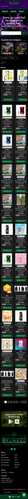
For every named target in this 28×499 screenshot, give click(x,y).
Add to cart (9, 99)
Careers (16, 467)
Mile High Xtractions (21, 268)
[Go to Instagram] (14, 449)
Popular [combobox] (12, 58)
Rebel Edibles (20, 238)
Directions (17, 465)
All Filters (5, 58)
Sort (11, 56)
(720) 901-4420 (5, 478)
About (16, 455)
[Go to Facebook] (11, 449)
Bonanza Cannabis (21, 295)
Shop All (7, 53)
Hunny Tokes (21, 149)
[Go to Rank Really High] (14, 497)
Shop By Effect (5, 462)
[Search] (24, 6)
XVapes (7, 119)
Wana (20, 351)
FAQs (15, 460)
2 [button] (8, 402)
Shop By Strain (5, 465)
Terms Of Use (21, 492)
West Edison (21, 206)
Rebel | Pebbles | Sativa (7, 327)
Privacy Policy (7, 492)
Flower (21, 53)
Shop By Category (6, 460)
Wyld (7, 295)
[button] (2, 2)
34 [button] (22, 402)
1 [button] (5, 402)
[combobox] (11, 6)
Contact (16, 462)
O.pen (8, 84)
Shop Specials (5, 457)
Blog (15, 457)
